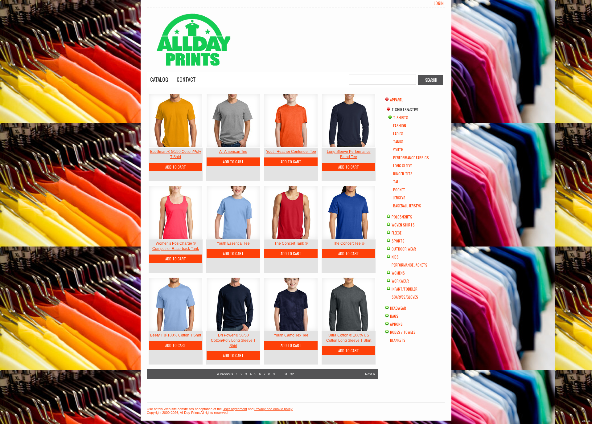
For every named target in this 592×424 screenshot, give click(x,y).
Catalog (159, 79)
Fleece (396, 232)
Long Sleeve (402, 165)
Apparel (396, 99)
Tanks (398, 141)
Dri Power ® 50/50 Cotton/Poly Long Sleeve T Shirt (233, 340)
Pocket (399, 189)
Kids (395, 256)
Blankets (397, 340)
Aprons (396, 324)
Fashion (399, 125)
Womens (398, 272)
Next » (370, 374)
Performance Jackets (409, 264)
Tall (396, 181)
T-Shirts (400, 117)
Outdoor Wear (404, 248)
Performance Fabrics (411, 157)
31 (285, 374)
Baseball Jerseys (407, 205)
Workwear (400, 280)
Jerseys (399, 197)
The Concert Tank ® (291, 243)
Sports (398, 240)
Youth (398, 149)
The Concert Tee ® (348, 243)
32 (292, 374)
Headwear (398, 308)
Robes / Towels (403, 332)
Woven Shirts (403, 224)
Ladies (398, 133)
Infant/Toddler (404, 289)
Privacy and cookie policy (273, 409)
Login (438, 3)
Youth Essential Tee (233, 243)
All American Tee (233, 151)
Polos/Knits (402, 216)
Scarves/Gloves (405, 297)
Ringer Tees (403, 173)
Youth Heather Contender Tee (291, 151)
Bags (394, 316)
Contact (186, 79)
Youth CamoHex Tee (291, 335)
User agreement (235, 409)
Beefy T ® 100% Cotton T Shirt (175, 335)
